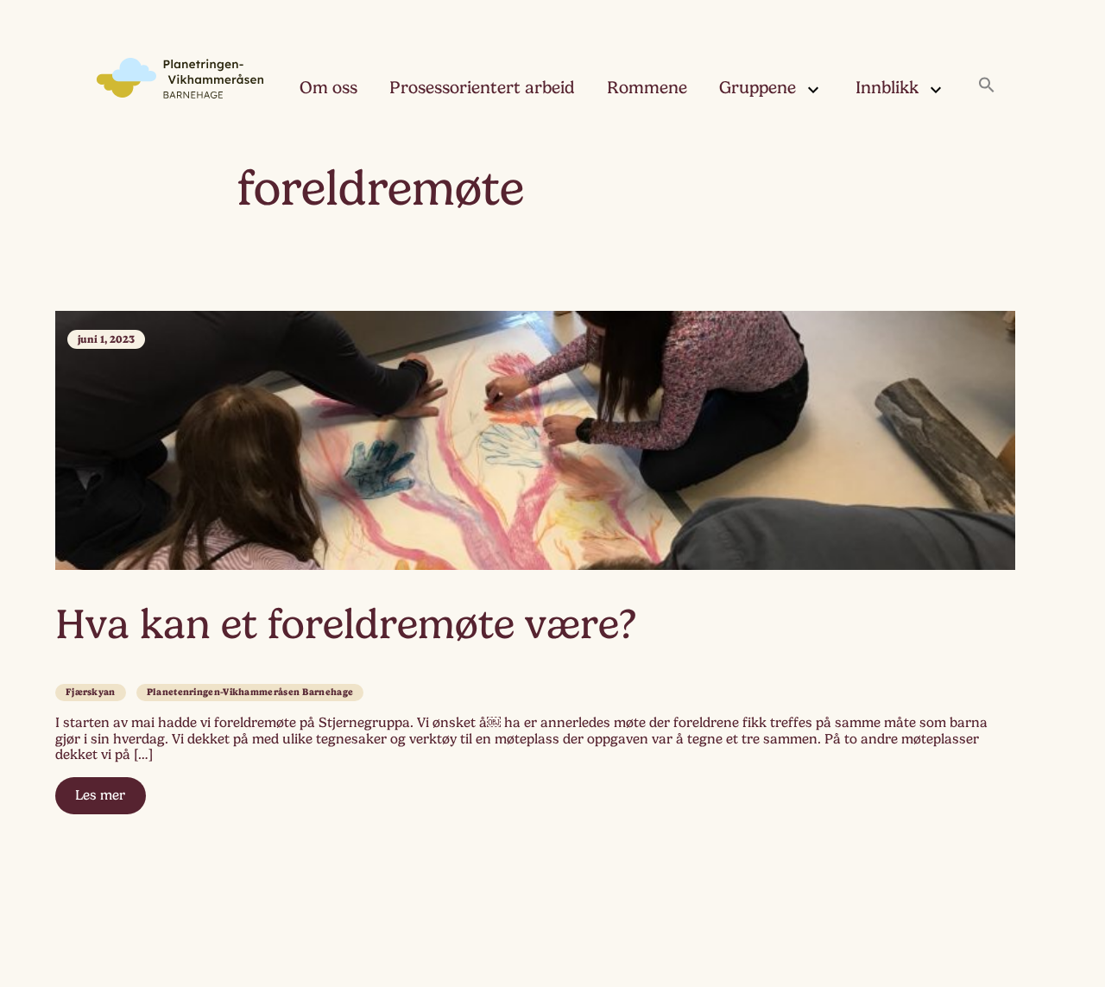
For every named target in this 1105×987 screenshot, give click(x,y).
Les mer (100, 795)
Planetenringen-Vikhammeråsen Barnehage (250, 692)
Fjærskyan (91, 692)
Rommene (647, 88)
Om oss (328, 88)
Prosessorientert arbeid (482, 88)
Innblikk (887, 88)
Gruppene (757, 88)
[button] (986, 86)
